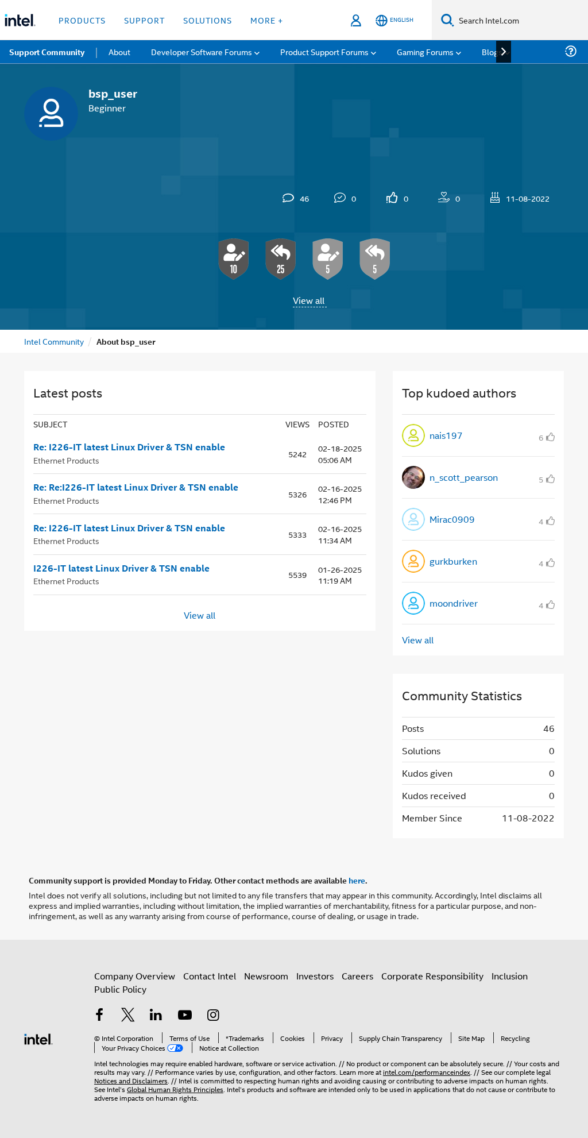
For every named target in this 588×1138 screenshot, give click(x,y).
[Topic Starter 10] (233, 259)
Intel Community (54, 341)
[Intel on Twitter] (128, 1016)
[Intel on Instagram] (213, 1016)
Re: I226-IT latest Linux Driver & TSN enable (129, 447)
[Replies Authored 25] (280, 259)
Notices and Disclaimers (131, 1080)
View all (308, 300)
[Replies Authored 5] (375, 259)
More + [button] (266, 20)
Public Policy (120, 989)
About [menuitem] (119, 51)
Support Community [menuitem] (46, 51)
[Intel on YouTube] (185, 1016)
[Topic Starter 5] (328, 259)
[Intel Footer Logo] (38, 1037)
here (357, 880)
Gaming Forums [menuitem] (425, 51)
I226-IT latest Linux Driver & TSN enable (121, 568)
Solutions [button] (207, 20)
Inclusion (510, 975)
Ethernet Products (66, 460)
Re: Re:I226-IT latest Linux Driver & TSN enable (135, 487)
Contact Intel (209, 975)
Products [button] (82, 20)
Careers (357, 975)
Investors (315, 975)
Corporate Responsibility (432, 975)
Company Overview (134, 975)
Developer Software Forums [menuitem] (201, 51)
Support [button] (144, 20)
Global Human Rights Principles (175, 1088)
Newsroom (266, 975)
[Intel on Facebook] (99, 1016)
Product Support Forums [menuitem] (324, 51)
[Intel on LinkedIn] (156, 1016)
